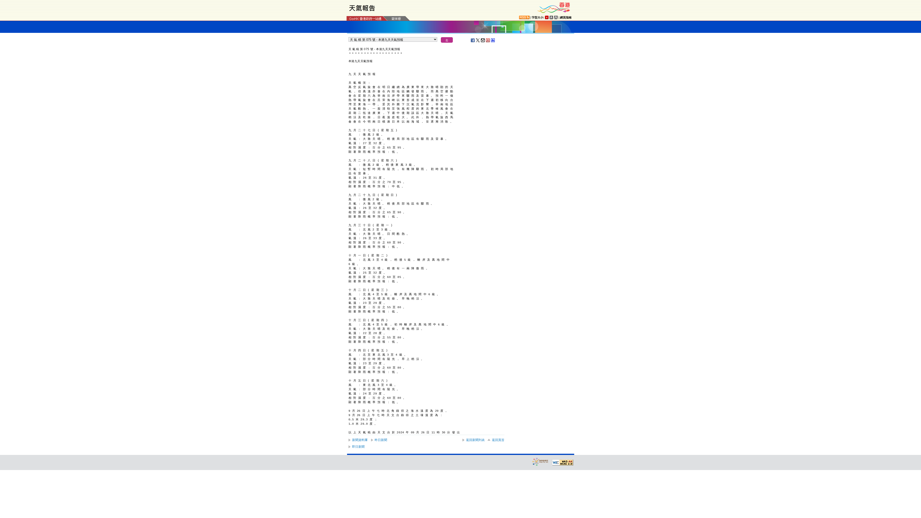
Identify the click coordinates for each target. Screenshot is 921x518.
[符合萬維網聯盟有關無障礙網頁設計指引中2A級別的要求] (562, 462)
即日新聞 (358, 446)
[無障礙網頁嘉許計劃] (540, 461)
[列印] (493, 40)
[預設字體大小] (547, 17)
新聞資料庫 (360, 440)
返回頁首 (498, 440)
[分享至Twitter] (478, 40)
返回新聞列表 (475, 440)
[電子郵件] (483, 40)
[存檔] (488, 40)
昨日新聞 (381, 440)
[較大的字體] (551, 17)
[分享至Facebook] (473, 40)
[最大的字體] (556, 17)
